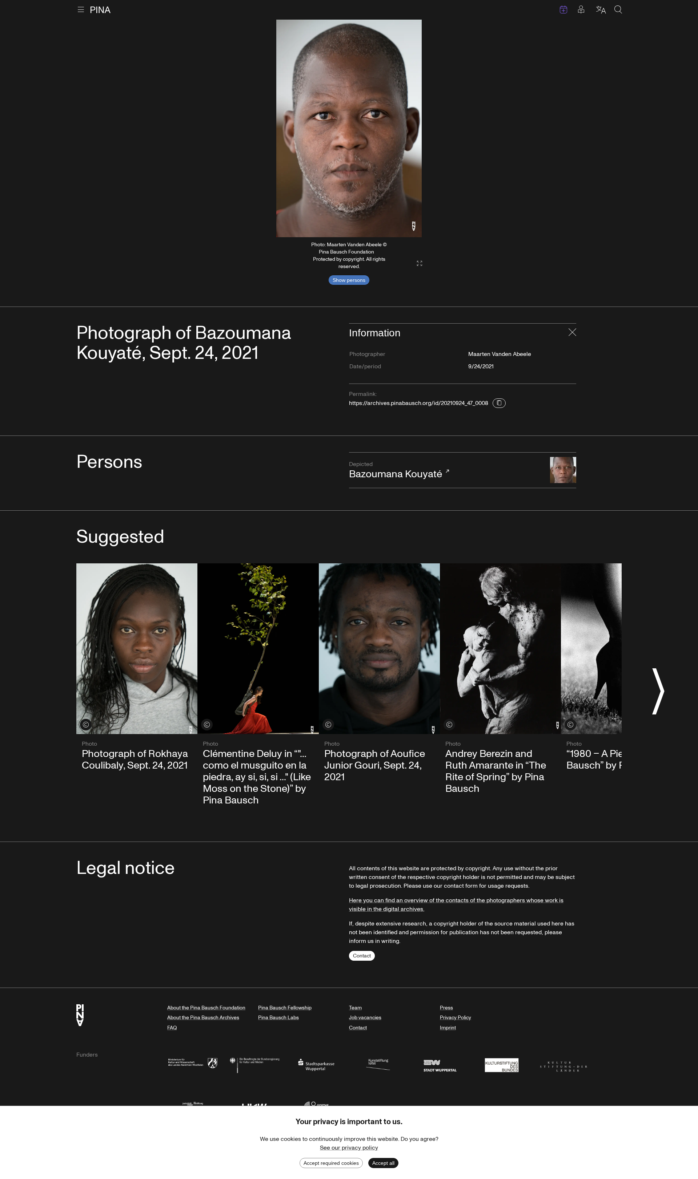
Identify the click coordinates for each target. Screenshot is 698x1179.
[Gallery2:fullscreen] (416, 263)
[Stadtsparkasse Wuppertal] (316, 1064)
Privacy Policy (455, 1017)
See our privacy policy (349, 1148)
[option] (349, 129)
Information (375, 333)
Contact (362, 955)
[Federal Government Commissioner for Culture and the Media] (254, 1064)
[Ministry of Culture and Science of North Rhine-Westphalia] (192, 1064)
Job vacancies (365, 1017)
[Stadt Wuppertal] (439, 1064)
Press (446, 1007)
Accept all (383, 1163)
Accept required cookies (331, 1163)
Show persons (349, 280)
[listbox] (349, 129)
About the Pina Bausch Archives (203, 1017)
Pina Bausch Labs (278, 1017)
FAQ (172, 1027)
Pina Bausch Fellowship (285, 1007)
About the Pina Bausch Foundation (206, 1007)
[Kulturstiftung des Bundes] (501, 1064)
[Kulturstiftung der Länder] (563, 1064)
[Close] (572, 333)
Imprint (448, 1027)
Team (355, 1007)
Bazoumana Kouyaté (395, 470)
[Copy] (499, 403)
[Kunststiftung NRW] (378, 1064)
